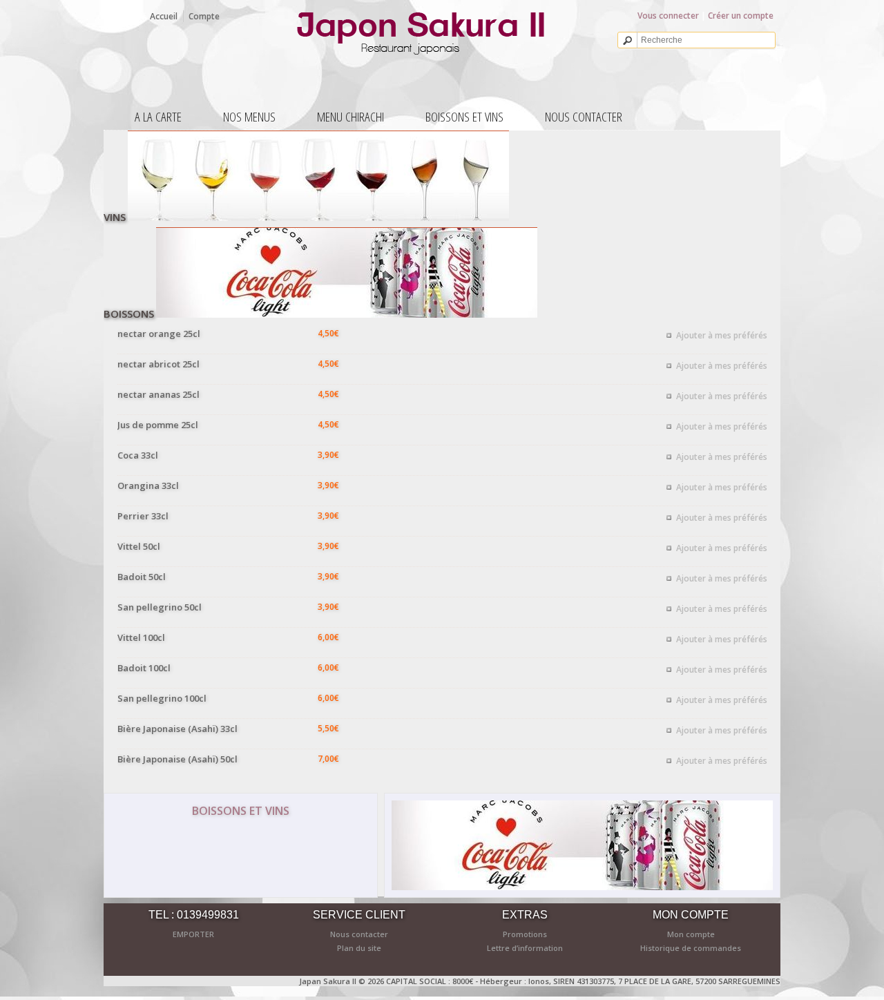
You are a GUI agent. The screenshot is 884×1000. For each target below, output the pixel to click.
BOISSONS (129, 313)
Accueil (163, 16)
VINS (115, 217)
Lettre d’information (525, 948)
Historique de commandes (690, 948)
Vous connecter (668, 15)
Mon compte (691, 934)
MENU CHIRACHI (350, 117)
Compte (204, 16)
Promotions (525, 934)
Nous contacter (359, 934)
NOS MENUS (249, 117)
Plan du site (359, 948)
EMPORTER (193, 934)
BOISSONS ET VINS (464, 117)
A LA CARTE (158, 117)
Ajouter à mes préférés (721, 335)
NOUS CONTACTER (583, 117)
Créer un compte (741, 15)
